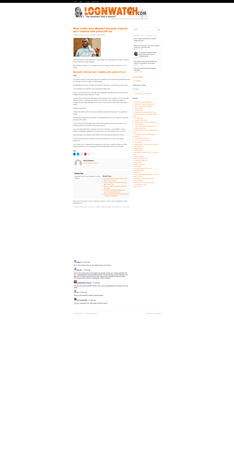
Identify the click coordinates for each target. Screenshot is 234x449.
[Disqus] (101, 232)
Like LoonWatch (138, 77)
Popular (136, 35)
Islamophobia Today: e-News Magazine (145, 134)
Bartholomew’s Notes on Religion (143, 106)
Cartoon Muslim (139, 110)
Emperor (77, 35)
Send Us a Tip (95, 1)
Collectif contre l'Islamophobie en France (145, 112)
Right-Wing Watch (139, 170)
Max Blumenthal (139, 146)
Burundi (77, 201)
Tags (154, 35)
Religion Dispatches (140, 164)
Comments (149, 35)
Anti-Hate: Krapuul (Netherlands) (143, 102)
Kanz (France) (138, 142)
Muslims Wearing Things (141, 158)
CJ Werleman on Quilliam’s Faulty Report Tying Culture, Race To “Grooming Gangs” (147, 54)
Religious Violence (100, 201)
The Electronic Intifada (141, 184)
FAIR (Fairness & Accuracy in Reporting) (145, 122)
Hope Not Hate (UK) (140, 128)
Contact (87, 1)
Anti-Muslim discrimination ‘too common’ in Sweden (87, 207)
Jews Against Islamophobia (142, 138)
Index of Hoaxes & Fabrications (143, 93)
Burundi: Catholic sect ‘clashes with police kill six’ (99, 71)
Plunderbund (138, 162)
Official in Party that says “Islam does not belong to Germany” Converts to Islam (146, 46)
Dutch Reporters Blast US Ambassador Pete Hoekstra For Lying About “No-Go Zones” (145, 62)
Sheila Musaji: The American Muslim (144, 178)
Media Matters (138, 148)
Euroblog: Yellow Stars (141, 120)
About (80, 1)
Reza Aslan (138, 166)
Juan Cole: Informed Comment (143, 140)
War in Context (138, 186)
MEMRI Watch (138, 150)
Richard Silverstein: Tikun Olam (143, 168)
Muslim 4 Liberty (139, 156)
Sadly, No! (137, 172)
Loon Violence (101, 35)
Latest (142, 35)
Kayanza (91, 201)
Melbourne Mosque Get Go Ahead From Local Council (115, 207)
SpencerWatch (138, 180)
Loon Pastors (93, 35)
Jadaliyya (137, 136)
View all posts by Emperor (91, 163)
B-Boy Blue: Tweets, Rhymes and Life (145, 104)
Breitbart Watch (139, 108)
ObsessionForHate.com (141, 160)
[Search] (159, 29)
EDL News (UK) (139, 118)
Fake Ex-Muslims (139, 124)
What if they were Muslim (115, 201)
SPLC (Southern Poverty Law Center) (144, 182)
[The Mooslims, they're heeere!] (111, 18)
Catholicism (84, 201)
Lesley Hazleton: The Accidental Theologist (146, 144)
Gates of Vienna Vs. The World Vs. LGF (145, 126)
